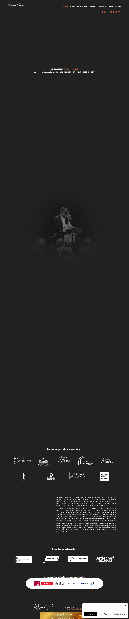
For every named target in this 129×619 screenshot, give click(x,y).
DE (117, 4)
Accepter (90, 614)
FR (111, 4)
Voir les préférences (119, 614)
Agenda (110, 7)
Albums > (16, 531)
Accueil (65, 7)
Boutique (102, 7)
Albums (72, 7)
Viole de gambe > (19, 527)
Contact (118, 7)
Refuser (105, 614)
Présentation (82, 7)
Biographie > (17, 522)
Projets (92, 7)
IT (120, 4)
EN (114, 4)
